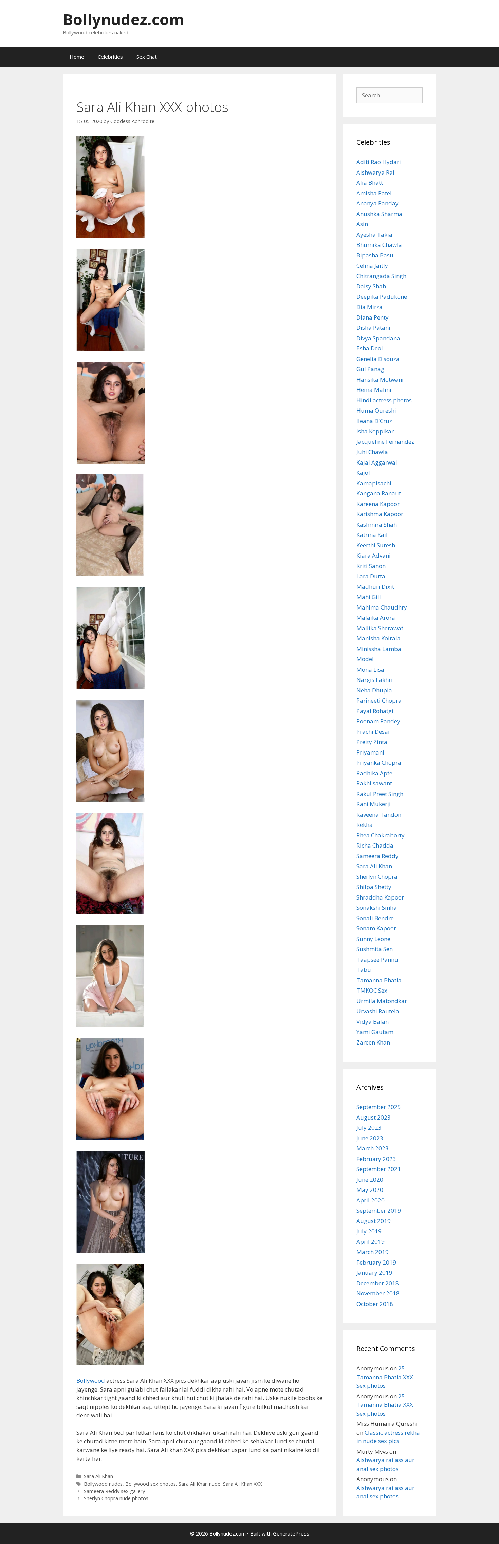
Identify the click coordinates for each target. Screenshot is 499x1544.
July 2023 (369, 1127)
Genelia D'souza (378, 359)
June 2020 (369, 1179)
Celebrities (110, 56)
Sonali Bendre (375, 918)
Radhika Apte (374, 773)
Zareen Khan (373, 1042)
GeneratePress (291, 1533)
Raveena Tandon (378, 814)
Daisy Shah (371, 286)
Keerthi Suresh (375, 545)
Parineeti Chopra (379, 700)
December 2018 (377, 1283)
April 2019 (370, 1242)
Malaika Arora (375, 617)
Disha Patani (373, 327)
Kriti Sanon (371, 566)
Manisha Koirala (378, 638)
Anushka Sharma (379, 214)
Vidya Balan (372, 1021)
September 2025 (378, 1107)
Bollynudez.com (123, 19)
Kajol (363, 472)
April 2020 (370, 1200)
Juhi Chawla (372, 452)
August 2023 (373, 1117)
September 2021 (378, 1169)
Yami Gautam (374, 1032)
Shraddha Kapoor (380, 897)
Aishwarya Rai (375, 172)
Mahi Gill (368, 597)
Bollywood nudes (103, 1484)
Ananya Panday (377, 203)
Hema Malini (373, 390)
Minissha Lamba (378, 649)
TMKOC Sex (371, 990)
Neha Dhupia (374, 690)
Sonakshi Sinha (376, 907)
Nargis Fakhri (374, 680)
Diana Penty (372, 317)
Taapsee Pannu (377, 959)
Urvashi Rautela (377, 1011)
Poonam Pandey (378, 721)
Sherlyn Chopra (377, 876)
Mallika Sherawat (379, 628)
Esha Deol (369, 348)
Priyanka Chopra (378, 762)
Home (77, 56)
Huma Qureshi (376, 410)
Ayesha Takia (374, 234)
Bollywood (90, 1380)
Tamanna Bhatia (379, 980)
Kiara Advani (373, 555)
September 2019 (378, 1210)
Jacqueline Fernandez (385, 442)
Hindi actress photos (384, 400)
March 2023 (372, 1148)
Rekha (364, 825)
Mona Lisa (370, 669)
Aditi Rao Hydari (378, 162)
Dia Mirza (369, 307)
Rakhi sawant (374, 783)
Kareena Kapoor (378, 504)
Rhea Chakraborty (380, 835)
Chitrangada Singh (381, 276)
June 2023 (369, 1138)
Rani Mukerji (373, 804)
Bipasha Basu (374, 255)
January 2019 (374, 1272)
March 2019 (372, 1252)
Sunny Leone (373, 939)
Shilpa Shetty (373, 887)
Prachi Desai (373, 731)
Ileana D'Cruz (374, 421)
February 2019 (376, 1262)
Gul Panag (370, 369)
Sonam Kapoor (376, 928)
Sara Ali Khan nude (199, 1484)
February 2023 (376, 1159)
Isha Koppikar (375, 431)
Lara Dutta (370, 576)
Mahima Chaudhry (381, 607)
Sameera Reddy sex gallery (114, 1491)
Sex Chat (146, 56)
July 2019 (369, 1231)
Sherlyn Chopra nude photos (116, 1498)
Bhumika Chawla (379, 245)
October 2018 (374, 1304)
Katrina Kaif (372, 535)
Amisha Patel (374, 193)
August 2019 (373, 1221)
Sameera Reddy (377, 856)
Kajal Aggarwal (376, 462)
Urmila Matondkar (381, 1001)
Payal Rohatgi (374, 711)
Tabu (363, 970)
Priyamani (370, 752)
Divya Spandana (378, 338)
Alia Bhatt (369, 182)
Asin (362, 224)
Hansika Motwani (380, 379)
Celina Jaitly (372, 265)
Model (365, 659)
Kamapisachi (373, 483)
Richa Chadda (374, 845)
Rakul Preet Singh (379, 794)
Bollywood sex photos (150, 1484)
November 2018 (378, 1293)
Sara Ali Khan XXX (242, 1484)
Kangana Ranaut (378, 493)
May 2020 (369, 1190)
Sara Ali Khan (98, 1476)
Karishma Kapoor (379, 514)
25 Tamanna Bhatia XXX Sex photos (384, 1376)
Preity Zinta (371, 742)
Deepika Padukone (381, 297)
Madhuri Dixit (375, 587)
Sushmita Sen (374, 949)
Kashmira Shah (376, 524)
